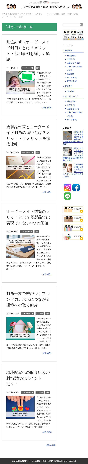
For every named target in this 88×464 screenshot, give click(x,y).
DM (70, 91)
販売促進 (68, 86)
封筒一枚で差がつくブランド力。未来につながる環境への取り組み (28, 299)
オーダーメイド (27, 68)
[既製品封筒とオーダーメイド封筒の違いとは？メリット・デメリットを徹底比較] (20, 177)
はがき (71, 59)
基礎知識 (68, 50)
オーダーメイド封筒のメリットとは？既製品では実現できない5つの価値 (28, 217)
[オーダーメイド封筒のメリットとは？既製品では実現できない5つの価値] (20, 256)
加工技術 (39, 313)
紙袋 (70, 74)
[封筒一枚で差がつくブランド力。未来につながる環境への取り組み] (20, 338)
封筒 (38, 68)
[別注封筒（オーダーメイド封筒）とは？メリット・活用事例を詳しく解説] (20, 92)
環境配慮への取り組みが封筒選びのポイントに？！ (28, 378)
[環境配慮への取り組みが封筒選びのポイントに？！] (20, 417)
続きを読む (47, 107)
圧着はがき (73, 63)
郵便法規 (72, 81)
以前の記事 (50, 445)
